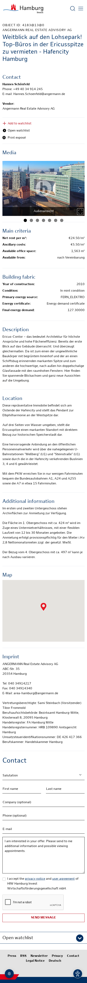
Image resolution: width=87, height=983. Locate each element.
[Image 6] (55, 220)
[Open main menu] (81, 8)
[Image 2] (31, 220)
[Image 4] (43, 220)
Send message (43, 917)
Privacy (57, 956)
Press (12, 956)
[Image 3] (37, 220)
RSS (23, 956)
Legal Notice (35, 961)
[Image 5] (49, 220)
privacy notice (35, 879)
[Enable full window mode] (80, 211)
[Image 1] (25, 220)
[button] (43, 937)
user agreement (63, 879)
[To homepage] (23, 8)
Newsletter (39, 956)
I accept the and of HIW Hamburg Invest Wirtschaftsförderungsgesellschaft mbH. (43, 883)
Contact (73, 956)
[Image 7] (61, 220)
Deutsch (55, 961)
